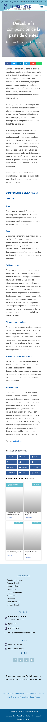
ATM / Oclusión (13, 602)
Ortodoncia (11, 589)
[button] (41, 7)
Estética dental (13, 583)
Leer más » (10, 517)
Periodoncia (12, 599)
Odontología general (15, 580)
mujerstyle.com (19, 441)
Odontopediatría (13, 586)
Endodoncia (12, 595)
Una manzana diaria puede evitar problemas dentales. (14, 552)
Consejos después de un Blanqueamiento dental (13, 513)
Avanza (35, 711)
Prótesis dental (13, 605)
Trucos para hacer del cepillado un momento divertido (31, 553)
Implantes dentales (14, 592)
